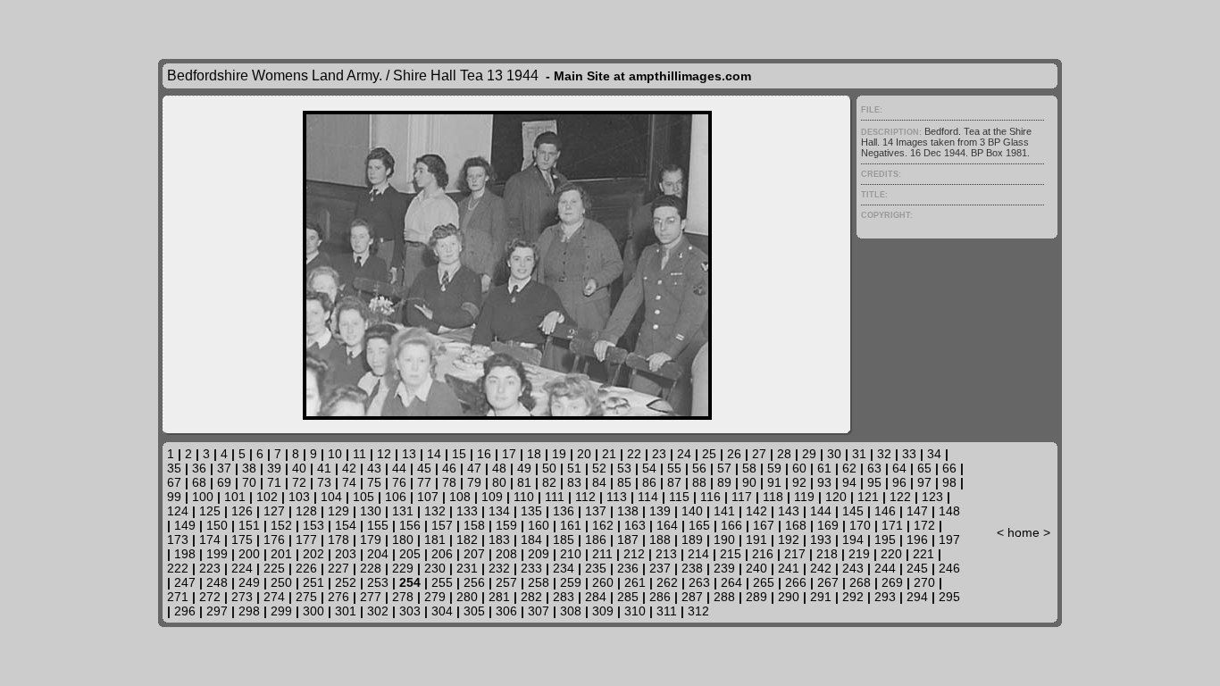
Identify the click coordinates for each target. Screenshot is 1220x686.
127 (274, 511)
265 (763, 582)
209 (538, 554)
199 (217, 554)
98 (949, 482)
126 (242, 511)
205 (410, 554)
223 (210, 568)
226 (306, 568)
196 (917, 539)
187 (628, 539)
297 (217, 611)
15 (459, 454)
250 (281, 582)
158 (474, 525)
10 (335, 454)
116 (710, 496)
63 (874, 468)
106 (395, 496)
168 (795, 525)
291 (820, 597)
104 (331, 496)
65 (924, 468)
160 (538, 525)
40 (299, 468)
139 (660, 511)
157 (442, 525)
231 (467, 568)
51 (574, 468)
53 (624, 468)
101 (235, 496)
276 (338, 597)
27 (759, 454)
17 (509, 454)
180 (403, 539)
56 (699, 468)
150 (217, 525)
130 (370, 511)
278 (403, 597)
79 (474, 482)
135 (531, 511)
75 (374, 482)
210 (570, 554)
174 (210, 539)
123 (932, 496)
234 (563, 568)
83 (574, 482)
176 (274, 539)
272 (210, 597)
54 (649, 468)
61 (824, 468)
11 (359, 454)
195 (885, 539)
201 (281, 554)
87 (674, 482)
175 (242, 539)
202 (313, 554)
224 (242, 568)
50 (549, 468)
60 (799, 468)
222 (177, 568)
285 (628, 597)
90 (749, 482)
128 (306, 511)
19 (559, 454)
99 (174, 496)
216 (762, 554)
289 (756, 597)
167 (763, 525)
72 (299, 482)
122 (900, 496)
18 (534, 454)
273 (242, 597)
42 (349, 468)
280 (467, 597)
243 (853, 568)
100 (202, 496)
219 (859, 554)
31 (859, 454)
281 (499, 597)
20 (584, 454)
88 (699, 482)
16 (484, 454)
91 (774, 482)
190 (724, 539)
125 (210, 511)
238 (692, 568)
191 (756, 539)
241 (788, 568)
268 (860, 582)
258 (538, 582)
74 (349, 482)
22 (634, 454)
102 (267, 496)
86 (649, 482)
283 (563, 597)
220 (891, 554)
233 (531, 568)
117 (741, 496)
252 (345, 582)
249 (249, 582)
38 (249, 468)
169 (828, 525)
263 (699, 582)
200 (249, 554)
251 (313, 582)
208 (506, 554)
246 (949, 568)
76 (399, 482)
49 (524, 468)
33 (909, 454)
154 (345, 525)
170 (860, 525)
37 (224, 468)
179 (370, 539)
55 (674, 468)
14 (434, 454)
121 (868, 496)
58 (749, 468)
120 (836, 496)
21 (609, 454)
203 (345, 554)
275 (306, 597)
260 (603, 582)
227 (338, 568)
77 (424, 482)
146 (885, 511)
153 (313, 525)
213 (666, 554)
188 (660, 539)
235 (595, 568)
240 (756, 568)
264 (731, 582)
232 (499, 568)
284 (595, 597)
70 (249, 482)
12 (384, 454)
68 (199, 482)
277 (370, 597)
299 (281, 611)
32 (884, 454)
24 (684, 454)
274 (274, 597)
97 (924, 482)
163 (635, 525)
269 (892, 582)
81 (524, 482)
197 (949, 539)
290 (788, 597)
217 (795, 554)
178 (338, 539)
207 (474, 554)
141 (724, 511)
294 (917, 597)
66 (949, 468)
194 (853, 539)
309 (603, 611)
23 (659, 454)
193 (820, 539)
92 (799, 482)
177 (306, 539)
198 (185, 554)
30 (834, 454)
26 (734, 454)
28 (784, 454)
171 (892, 525)
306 (506, 611)
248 (217, 582)
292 (853, 597)
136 (563, 511)
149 (185, 525)
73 (324, 482)
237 (660, 568)
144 (820, 511)
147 (917, 511)
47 (474, 468)
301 (345, 611)
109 (492, 496)
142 (756, 511)
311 (666, 611)
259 (570, 582)
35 (174, 468)
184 (531, 539)
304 (442, 611)
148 (949, 511)
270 (924, 582)
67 (174, 482)
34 (934, 454)
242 (820, 568)
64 (899, 468)
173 (177, 539)
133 (467, 511)
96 (899, 482)
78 (449, 482)
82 (549, 482)
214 (698, 554)
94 (849, 482)
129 (338, 511)
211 (602, 554)
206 (442, 554)
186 (595, 539)
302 (378, 611)
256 (474, 582)
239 (724, 568)
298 (249, 611)
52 (599, 468)
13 (409, 454)
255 (442, 582)
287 (692, 597)
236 (628, 568)
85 (624, 482)
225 (274, 568)
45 (424, 468)
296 (185, 611)
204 (378, 554)
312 (698, 611)
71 (274, 482)
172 (924, 525)
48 (499, 468)
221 (923, 554)
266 (795, 582)
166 (731, 525)
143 (788, 511)
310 (635, 611)
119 (804, 496)
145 (853, 511)
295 (949, 597)
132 (435, 511)
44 (399, 468)
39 (274, 468)
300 (313, 611)
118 (773, 496)
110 (524, 496)
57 (724, 468)
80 (499, 482)
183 (499, 539)
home (1023, 532)
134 (499, 511)
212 (634, 554)
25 (709, 454)
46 (449, 468)
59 (774, 468)
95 (874, 482)
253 (378, 582)
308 (570, 611)
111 (554, 496)
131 (403, 511)
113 (616, 496)
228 (370, 568)
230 (435, 568)
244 (885, 568)
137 (595, 511)
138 (628, 511)
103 (299, 496)
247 (185, 582)
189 (692, 539)
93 (824, 482)
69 (224, 482)
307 (538, 611)
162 (603, 525)
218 (827, 554)
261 (635, 582)
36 (199, 468)
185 (563, 539)
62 (849, 468)
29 (809, 454)
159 (506, 525)
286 (660, 597)
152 (281, 525)
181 (435, 539)
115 (679, 496)
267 (828, 582)
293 (885, 597)
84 (599, 482)
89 (724, 482)
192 (788, 539)
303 (410, 611)
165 (699, 525)
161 (570, 525)
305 (474, 611)
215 (730, 554)
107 (428, 496)
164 (667, 525)
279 (435, 597)
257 (506, 582)
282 (531, 597)
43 (374, 468)
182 (467, 539)
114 (648, 496)
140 (692, 511)
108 (460, 496)
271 (177, 597)
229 (403, 568)
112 (585, 496)
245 (917, 568)
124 (177, 511)
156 (410, 525)
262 (667, 582)
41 (324, 468)
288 (724, 597)
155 (378, 525)
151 (249, 525)
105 (363, 496)
